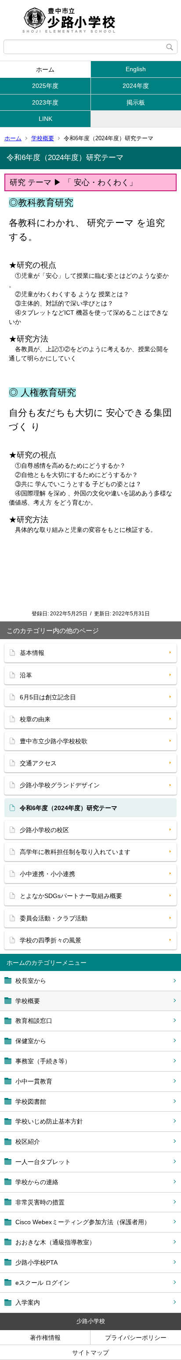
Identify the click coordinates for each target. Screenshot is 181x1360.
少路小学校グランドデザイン (60, 785)
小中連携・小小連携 (47, 873)
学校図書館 (30, 1101)
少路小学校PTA (36, 1262)
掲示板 (136, 102)
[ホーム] (90, 20)
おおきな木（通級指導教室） (55, 1242)
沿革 (26, 675)
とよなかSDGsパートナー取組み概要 (71, 895)
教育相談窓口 (33, 1020)
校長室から (30, 980)
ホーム (45, 69)
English (136, 69)
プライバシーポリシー (136, 1337)
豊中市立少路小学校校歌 (53, 741)
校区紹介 (27, 1141)
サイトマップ (90, 1352)
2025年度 (45, 85)
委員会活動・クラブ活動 (53, 918)
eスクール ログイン (42, 1282)
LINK (45, 118)
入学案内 (27, 1302)
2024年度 (136, 85)
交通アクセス (38, 763)
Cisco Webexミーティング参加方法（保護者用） (82, 1221)
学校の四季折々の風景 (50, 940)
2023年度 (45, 102)
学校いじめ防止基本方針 (49, 1121)
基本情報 (32, 652)
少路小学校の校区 (44, 829)
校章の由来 (35, 719)
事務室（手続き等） (43, 1061)
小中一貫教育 (33, 1081)
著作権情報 (45, 1337)
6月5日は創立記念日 (48, 697)
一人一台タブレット (43, 1161)
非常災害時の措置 (40, 1202)
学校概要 (42, 138)
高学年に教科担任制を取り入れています (75, 851)
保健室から (30, 1040)
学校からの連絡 (36, 1181)
